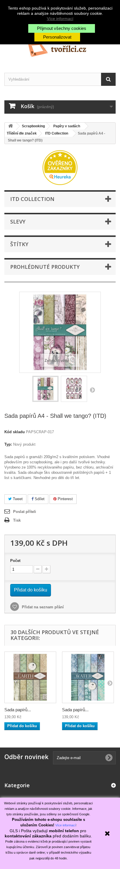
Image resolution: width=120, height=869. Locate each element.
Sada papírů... (17, 709)
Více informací (60, 18)
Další (92, 390)
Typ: (8, 444)
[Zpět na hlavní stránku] (10, 126)
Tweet (17, 499)
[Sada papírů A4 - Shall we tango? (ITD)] (45, 389)
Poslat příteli (24, 511)
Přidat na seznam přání (42, 607)
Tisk (17, 520)
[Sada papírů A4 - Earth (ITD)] (30, 677)
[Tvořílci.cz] (60, 47)
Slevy (17, 221)
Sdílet (39, 499)
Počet (15, 560)
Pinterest (65, 499)
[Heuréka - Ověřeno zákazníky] (60, 167)
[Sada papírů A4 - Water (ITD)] (88, 677)
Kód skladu (14, 432)
